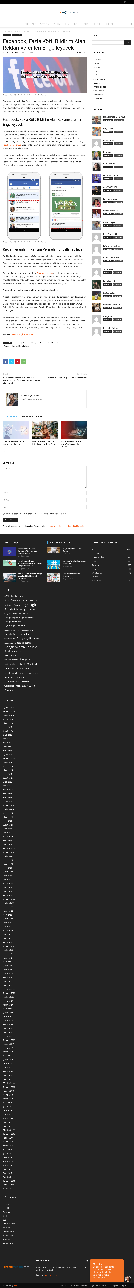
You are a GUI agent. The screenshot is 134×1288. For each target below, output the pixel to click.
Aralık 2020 (8, 973)
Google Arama (14, 625)
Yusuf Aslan (108, 269)
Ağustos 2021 (9, 942)
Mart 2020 (7, 1008)
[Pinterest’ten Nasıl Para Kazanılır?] (53, 577)
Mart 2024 (7, 821)
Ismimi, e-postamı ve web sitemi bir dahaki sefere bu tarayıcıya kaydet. (36, 514)
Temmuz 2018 (9, 1087)
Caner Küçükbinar (13, 53)
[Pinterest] (17, 361)
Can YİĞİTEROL (110, 187)
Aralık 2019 (8, 1020)
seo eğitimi (9, 677)
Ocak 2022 (7, 922)
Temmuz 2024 (9, 805)
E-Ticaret (97, 59)
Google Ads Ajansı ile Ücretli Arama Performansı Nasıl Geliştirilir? (72, 444)
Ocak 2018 (7, 1110)
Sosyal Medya (70, 24)
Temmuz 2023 (9, 852)
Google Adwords (28, 609)
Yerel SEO (31, 686)
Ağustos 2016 (9, 1177)
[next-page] (8, 451)
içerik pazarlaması (11, 664)
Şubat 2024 (8, 825)
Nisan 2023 (8, 864)
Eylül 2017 (7, 1126)
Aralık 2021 (8, 926)
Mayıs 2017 (8, 1141)
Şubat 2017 (8, 1153)
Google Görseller (27, 630)
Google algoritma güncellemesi (19, 617)
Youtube (9, 690)
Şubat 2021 (8, 965)
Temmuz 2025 (9, 758)
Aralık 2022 (8, 879)
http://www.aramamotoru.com (31, 399)
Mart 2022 (7, 915)
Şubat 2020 (8, 1012)
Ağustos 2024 (9, 801)
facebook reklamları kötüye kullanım (16, 346)
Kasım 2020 (8, 977)
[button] (131, 24)
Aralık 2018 (8, 1067)
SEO (27, 24)
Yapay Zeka (98, 98)
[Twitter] (129, 2)
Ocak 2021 (7, 969)
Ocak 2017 (7, 1157)
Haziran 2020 (8, 997)
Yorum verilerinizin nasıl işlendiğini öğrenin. (66, 526)
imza (15, 1285)
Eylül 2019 (7, 1032)
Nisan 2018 (8, 1098)
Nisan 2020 (8, 1005)
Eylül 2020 (7, 985)
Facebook (17, 343)
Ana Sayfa (6, 31)
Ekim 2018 (7, 1075)
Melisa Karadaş (110, 210)
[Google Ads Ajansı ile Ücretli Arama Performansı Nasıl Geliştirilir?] (74, 430)
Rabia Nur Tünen (111, 257)
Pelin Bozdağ (109, 281)
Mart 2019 (7, 1055)
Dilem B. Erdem (110, 328)
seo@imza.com (50, 1275)
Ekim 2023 (7, 840)
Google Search (23, 642)
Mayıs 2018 (8, 1095)
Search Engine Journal (22, 334)
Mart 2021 (7, 962)
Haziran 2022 (8, 903)
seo (36, 672)
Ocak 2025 (7, 782)
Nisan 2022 (8, 911)
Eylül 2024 (7, 797)
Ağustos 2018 (9, 1083)
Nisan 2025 (8, 770)
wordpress (9, 685)
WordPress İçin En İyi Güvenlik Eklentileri (67, 378)
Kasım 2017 (8, 1118)
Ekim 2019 (7, 1028)
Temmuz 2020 (9, 993)
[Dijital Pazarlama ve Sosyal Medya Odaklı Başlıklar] (16, 430)
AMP (6, 596)
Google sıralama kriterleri (15, 651)
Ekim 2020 (7, 981)
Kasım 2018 (8, 1071)
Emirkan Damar (110, 175)
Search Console (11, 673)
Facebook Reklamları (52, 343)
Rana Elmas (108, 140)
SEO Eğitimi (96, 24)
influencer (21, 655)
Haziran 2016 (8, 1185)
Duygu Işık (108, 128)
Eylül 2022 (7, 891)
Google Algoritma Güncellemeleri (16, 614)
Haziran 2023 (8, 856)
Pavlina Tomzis (110, 199)
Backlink (14, 596)
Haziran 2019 (8, 1044)
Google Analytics (12, 621)
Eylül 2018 (7, 1079)
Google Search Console (20, 647)
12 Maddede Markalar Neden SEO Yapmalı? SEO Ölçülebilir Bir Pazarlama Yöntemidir (21, 380)
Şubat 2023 (8, 872)
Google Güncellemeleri (17, 634)
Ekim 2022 (7, 887)
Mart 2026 (7, 727)
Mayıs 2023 (8, 860)
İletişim (109, 24)
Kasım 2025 (8, 742)
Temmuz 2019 (9, 1040)
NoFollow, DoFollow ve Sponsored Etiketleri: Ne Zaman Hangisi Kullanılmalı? (30, 563)
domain (25, 600)
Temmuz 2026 (9, 711)
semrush (27, 673)
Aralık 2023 (8, 832)
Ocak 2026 (7, 735)
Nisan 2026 (8, 723)
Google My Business (28, 638)
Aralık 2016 (8, 1161)
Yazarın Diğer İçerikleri (31, 416)
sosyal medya (12, 681)
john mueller (28, 663)
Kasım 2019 (8, 1024)
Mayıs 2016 (8, 1188)
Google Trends (10, 655)
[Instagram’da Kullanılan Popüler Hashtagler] (53, 564)
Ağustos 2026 (9, 707)
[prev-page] (4, 451)
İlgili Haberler (11, 416)
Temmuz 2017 (9, 1134)
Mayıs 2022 (8, 907)
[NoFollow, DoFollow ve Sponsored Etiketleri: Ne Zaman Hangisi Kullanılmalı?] (9, 563)
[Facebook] (121, 2)
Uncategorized (99, 87)
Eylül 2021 (7, 938)
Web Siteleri (98, 90)
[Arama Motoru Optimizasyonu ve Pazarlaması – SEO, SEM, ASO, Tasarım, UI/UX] (67, 12)
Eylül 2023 (7, 844)
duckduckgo (34, 600)
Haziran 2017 (8, 1138)
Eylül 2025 (7, 750)
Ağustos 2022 (9, 895)
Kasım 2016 (8, 1165)
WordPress (98, 94)
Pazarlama (44, 24)
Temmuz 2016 (9, 1181)
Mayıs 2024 (8, 813)
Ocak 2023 (7, 875)
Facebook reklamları (12, 145)
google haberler (9, 638)
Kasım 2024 (8, 789)
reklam (27, 668)
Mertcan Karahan (111, 304)
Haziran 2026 (8, 715)
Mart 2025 (7, 774)
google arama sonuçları (12, 630)
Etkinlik (84, 24)
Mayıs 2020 (8, 1001)
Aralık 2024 (8, 785)
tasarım (25, 682)
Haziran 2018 (8, 1091)
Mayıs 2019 (8, 1048)
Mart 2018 (7, 1102)
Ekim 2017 (7, 1122)
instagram (25, 659)
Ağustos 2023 (9, 848)
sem (21, 673)
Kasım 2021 (8, 930)
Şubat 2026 (8, 731)
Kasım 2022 (8, 883)
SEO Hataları (20, 677)
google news (8, 643)
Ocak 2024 (7, 828)
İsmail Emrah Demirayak (114, 117)
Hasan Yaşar (109, 222)
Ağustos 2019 (9, 1036)
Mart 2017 (7, 1149)
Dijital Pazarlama (12, 600)
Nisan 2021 (8, 958)
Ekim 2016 (7, 1169)
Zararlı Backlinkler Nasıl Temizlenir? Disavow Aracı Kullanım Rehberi (27, 551)
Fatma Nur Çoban (111, 246)
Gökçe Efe (107, 316)
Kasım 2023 (8, 836)
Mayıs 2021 (8, 954)
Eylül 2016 (7, 1173)
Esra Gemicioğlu (110, 234)
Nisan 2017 (8, 1145)
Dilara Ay (107, 152)
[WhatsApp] (23, 361)
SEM (34, 24)
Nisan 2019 (8, 1052)
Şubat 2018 (8, 1106)
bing (21, 596)
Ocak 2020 (7, 1016)
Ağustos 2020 (9, 989)
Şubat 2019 (8, 1059)
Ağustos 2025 (9, 754)
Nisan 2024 (8, 817)
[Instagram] (125, 2)
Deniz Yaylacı (109, 163)
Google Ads (11, 609)
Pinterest (20, 668)
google (31, 604)
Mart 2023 (7, 868)
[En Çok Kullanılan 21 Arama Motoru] (53, 550)
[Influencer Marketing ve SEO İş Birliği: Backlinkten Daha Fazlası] (45, 430)
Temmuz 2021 (9, 946)
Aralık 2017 (8, 1114)
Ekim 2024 (7, 793)
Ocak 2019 (7, 1063)
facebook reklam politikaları (33, 343)
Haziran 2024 (8, 809)
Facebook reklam (45, 273)
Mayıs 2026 (8, 719)
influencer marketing (11, 660)
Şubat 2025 (8, 778)
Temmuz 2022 (9, 899)
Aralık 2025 (8, 739)
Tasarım (56, 24)
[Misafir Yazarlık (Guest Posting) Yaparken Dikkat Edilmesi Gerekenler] (9, 577)
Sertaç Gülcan (109, 293)
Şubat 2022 (8, 918)
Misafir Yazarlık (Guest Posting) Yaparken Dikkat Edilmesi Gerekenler (30, 576)
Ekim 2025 (7, 746)
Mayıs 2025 (8, 766)
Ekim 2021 (7, 934)
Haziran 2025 (8, 762)
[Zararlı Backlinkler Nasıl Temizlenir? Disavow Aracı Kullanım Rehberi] (9, 551)
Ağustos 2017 (9, 1130)
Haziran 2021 (8, 950)
